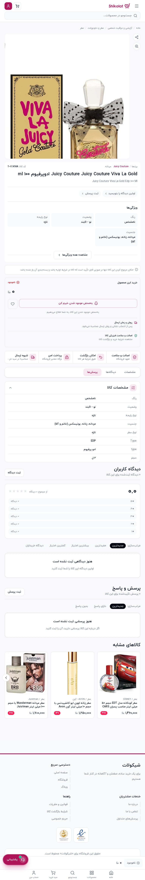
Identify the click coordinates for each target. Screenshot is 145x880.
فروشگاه (63, 780)
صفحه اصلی (61, 772)
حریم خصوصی (60, 819)
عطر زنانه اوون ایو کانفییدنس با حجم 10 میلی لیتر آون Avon (72, 705)
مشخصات (129, 372)
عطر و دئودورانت (96, 28)
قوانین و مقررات (58, 804)
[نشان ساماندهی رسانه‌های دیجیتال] (63, 835)
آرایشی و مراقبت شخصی (120, 28)
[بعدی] (6, 677)
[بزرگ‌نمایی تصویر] (136, 46)
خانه (138, 28)
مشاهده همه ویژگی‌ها (74, 255)
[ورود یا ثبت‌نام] (8, 6)
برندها (134, 166)
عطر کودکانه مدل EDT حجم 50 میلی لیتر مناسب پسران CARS (119, 705)
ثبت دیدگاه (14, 472)
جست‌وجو (72, 877)
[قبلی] (139, 677)
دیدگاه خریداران (34, 545)
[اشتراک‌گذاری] (136, 37)
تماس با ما (132, 811)
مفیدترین (100, 545)
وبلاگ (64, 787)
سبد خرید (53, 877)
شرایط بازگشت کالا (57, 811)
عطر (82, 28)
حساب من (33, 877)
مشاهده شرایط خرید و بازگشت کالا (115, 339)
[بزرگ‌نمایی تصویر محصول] (67, 96)
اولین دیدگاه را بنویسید (121, 193)
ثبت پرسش (92, 193)
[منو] (136, 6)
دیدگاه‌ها (111, 372)
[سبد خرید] (17, 6)
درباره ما (133, 804)
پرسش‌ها (92, 372)
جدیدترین (117, 545)
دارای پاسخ (100, 606)
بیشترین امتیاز (80, 545)
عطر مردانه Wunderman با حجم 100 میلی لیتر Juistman (26, 705)
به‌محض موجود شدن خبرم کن (76, 303)
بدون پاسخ (81, 606)
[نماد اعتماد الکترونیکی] (81, 835)
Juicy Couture (121, 166)
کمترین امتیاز (57, 545)
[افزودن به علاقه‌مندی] (13, 304)
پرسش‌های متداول (127, 819)
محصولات (91, 877)
